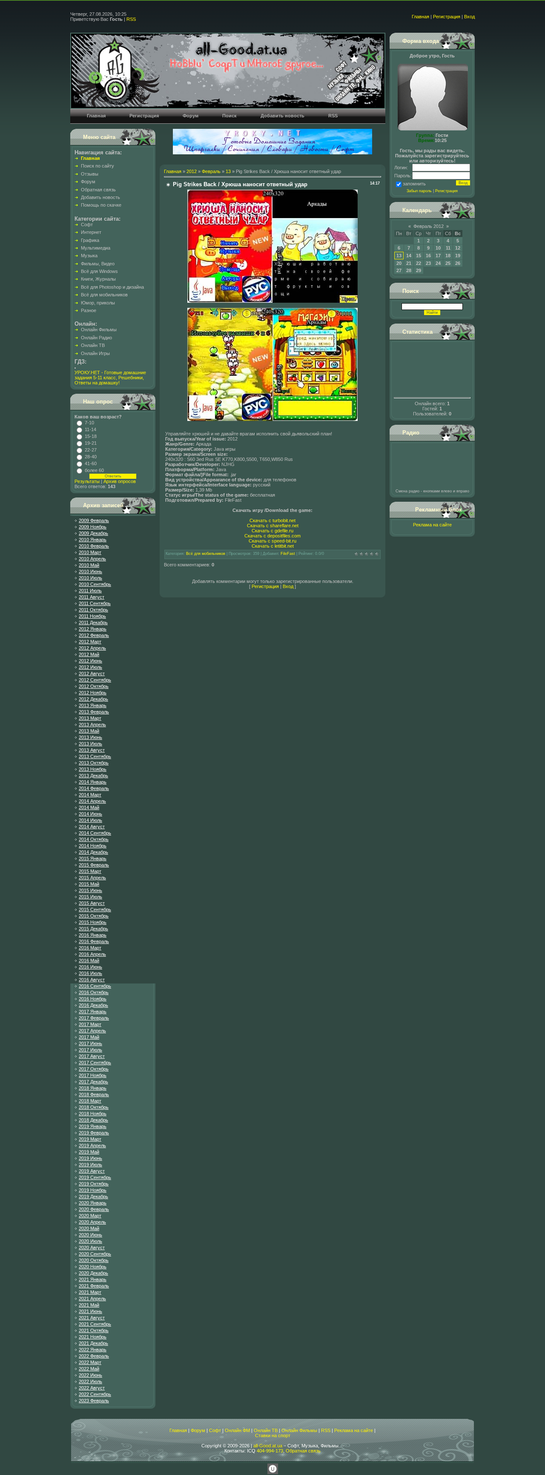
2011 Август (91, 597)
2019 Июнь (90, 1158)
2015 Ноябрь (92, 922)
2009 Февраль (94, 520)
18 (447, 255)
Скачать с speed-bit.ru (272, 540)
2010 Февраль (94, 546)
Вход (469, 16)
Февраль (211, 171)
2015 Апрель (92, 877)
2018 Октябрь (94, 1107)
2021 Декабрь (93, 1343)
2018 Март (90, 1100)
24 (438, 263)
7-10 (89, 422)
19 (457, 255)
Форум (198, 1430)
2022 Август (92, 1387)
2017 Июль (90, 1049)
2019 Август (92, 1171)
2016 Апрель (92, 954)
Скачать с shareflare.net (272, 525)
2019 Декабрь (93, 1196)
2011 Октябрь (93, 609)
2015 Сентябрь (95, 909)
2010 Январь (92, 539)
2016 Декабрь (93, 1005)
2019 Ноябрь (92, 1190)
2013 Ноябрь (92, 769)
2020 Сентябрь (95, 1253)
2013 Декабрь (93, 775)
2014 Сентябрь (95, 833)
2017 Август (92, 1056)
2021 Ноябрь (92, 1336)
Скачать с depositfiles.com (272, 535)
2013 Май (89, 730)
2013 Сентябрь (95, 756)
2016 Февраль (94, 941)
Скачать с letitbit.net (273, 546)
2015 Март (90, 871)
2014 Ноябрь (92, 845)
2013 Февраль (94, 711)
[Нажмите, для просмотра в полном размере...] (272, 301)
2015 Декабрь (93, 928)
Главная (420, 16)
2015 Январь (92, 858)
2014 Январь (92, 781)
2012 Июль (90, 667)
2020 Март (90, 1215)
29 (418, 270)
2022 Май (89, 1368)
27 (399, 270)
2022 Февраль (94, 1355)
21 (408, 263)
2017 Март (90, 1024)
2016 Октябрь (94, 992)
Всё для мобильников (205, 553)
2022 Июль (90, 1381)
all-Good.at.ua (267, 1445)
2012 (191, 171)
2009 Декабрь (93, 533)
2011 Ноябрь (92, 616)
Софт (215, 1430)
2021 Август (92, 1317)
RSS (131, 19)
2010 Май (89, 565)
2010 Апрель (92, 558)
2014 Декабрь (93, 852)
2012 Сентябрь (95, 679)
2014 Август (92, 826)
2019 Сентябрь (95, 1177)
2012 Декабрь (93, 699)
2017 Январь (92, 1011)
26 (457, 263)
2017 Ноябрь (92, 1075)
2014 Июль (90, 820)
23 (428, 263)
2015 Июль (90, 896)
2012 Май (89, 654)
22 (418, 263)
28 (408, 270)
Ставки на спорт (272, 1435)
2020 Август (92, 1247)
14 (408, 255)
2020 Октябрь (94, 1260)
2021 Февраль (94, 1285)
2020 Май (89, 1228)
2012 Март (90, 641)
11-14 (90, 429)
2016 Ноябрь (92, 998)
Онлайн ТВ (266, 1430)
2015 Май (89, 884)
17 (438, 255)
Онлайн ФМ (237, 1430)
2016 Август (92, 979)
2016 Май (89, 960)
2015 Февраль (94, 864)
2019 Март (90, 1139)
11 (448, 247)
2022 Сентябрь (95, 1394)
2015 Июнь (90, 890)
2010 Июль (90, 577)
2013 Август (92, 750)
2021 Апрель (92, 1298)
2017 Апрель (92, 1030)
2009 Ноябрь (92, 526)
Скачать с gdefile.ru (272, 530)
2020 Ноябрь (92, 1266)
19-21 (91, 443)
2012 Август (92, 673)
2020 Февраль (94, 1209)
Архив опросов (119, 481)
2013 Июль (90, 743)
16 (428, 255)
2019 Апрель (92, 1145)
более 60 (94, 470)
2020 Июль (90, 1241)
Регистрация (446, 16)
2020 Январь (92, 1202)
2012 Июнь (90, 660)
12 (457, 247)
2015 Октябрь (94, 915)
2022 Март (90, 1362)
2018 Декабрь (93, 1120)
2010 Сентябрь (95, 584)
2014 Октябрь (94, 839)
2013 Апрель (92, 724)
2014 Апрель (92, 801)
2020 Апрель (92, 1222)
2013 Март (90, 718)
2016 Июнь (90, 966)
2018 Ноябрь (92, 1113)
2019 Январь (92, 1126)
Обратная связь (303, 1450)
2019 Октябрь (94, 1183)
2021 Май (89, 1304)
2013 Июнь (90, 737)
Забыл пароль (419, 191)
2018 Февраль (94, 1094)
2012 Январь (92, 628)
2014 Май (89, 807)
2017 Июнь (90, 1043)
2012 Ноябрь (92, 692)
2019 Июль (90, 1164)
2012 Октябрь (94, 686)
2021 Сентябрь (95, 1324)
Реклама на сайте (432, 524)
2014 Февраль (94, 788)
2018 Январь (92, 1088)
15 (418, 255)
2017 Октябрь (94, 1068)
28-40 (91, 456)
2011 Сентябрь (95, 603)
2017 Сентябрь (95, 1062)
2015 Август (92, 903)
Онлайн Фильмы (299, 1430)
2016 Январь (92, 935)
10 (438, 247)
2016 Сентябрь (95, 986)
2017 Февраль (94, 1017)
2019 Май (89, 1151)
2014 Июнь (90, 813)
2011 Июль (90, 590)
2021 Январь (92, 1279)
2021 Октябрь (94, 1330)
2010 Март (90, 552)
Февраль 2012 (428, 226)
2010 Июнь (90, 571)
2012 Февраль (94, 635)
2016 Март (90, 947)
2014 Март (90, 794)
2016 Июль (90, 973)
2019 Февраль (94, 1132)
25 (447, 263)
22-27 (91, 449)
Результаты (87, 481)
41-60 (91, 463)
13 (228, 171)
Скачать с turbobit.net (272, 520)
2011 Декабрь (93, 622)
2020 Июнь (90, 1234)
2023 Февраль (94, 1400)
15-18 (91, 436)
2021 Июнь (90, 1311)
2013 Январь (92, 705)
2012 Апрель (92, 648)
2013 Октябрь (94, 762)
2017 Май (89, 1037)
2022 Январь (92, 1349)
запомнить (414, 183)
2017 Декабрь (93, 1081)
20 (399, 263)
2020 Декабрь (93, 1273)
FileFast (288, 553)
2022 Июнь (90, 1375)
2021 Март (90, 1292)
